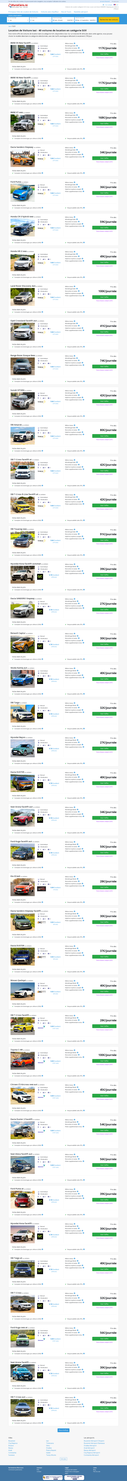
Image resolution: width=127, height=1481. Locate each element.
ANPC (66, 1473)
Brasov (11, 1445)
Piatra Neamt (51, 1450)
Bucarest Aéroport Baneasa (94, 1443)
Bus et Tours (66, 12)
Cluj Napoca (12, 1443)
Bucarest (11, 1441)
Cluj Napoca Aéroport (92, 1453)
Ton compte (108, 5)
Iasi (9, 26)
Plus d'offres (63, 1430)
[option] (10, 20)
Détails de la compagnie (72, 1471)
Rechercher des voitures (109, 20)
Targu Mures (51, 1455)
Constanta (12, 1453)
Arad (10, 1450)
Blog (94, 1470)
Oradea (49, 1448)
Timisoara (50, 1443)
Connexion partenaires (15, 1470)
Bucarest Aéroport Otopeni (94, 1441)
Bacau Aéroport (90, 1450)
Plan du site (96, 1471)
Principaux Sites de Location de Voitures (23, 12)
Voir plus (63, 1459)
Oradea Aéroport (90, 1445)
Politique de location (71, 1470)
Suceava (11, 1455)
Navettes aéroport (81, 12)
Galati (48, 1453)
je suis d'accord (105, 1)
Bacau (10, 1448)
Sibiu (48, 1445)
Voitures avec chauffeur (50, 12)
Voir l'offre (104, 54)
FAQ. (38, 1470)
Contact (39, 1471)
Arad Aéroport (89, 1448)
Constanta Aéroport (91, 1455)
